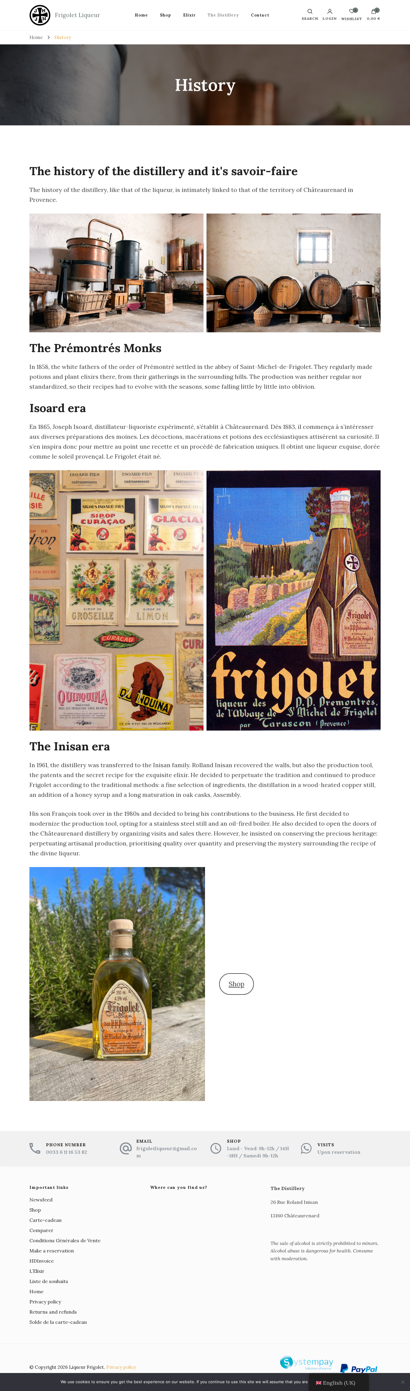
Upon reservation (338, 1152)
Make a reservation (51, 1251)
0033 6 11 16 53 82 (66, 1152)
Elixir (189, 15)
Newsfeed (41, 1200)
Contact (260, 15)
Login (330, 18)
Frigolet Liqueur (77, 15)
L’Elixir (36, 1271)
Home (141, 15)
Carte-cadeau (45, 1220)
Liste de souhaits (48, 1281)
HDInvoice (41, 1261)
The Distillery (223, 15)
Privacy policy (45, 1302)
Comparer (41, 1230)
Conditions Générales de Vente (65, 1240)
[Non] (402, 1382)
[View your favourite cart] (351, 12)
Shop (165, 15)
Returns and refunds (53, 1312)
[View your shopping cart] (374, 13)
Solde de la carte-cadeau (58, 1322)
